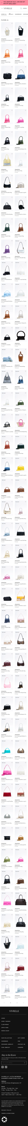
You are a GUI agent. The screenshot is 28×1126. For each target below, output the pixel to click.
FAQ (19, 1041)
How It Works (5, 1021)
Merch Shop (5, 1030)
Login (25, 8)
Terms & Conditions (7, 1113)
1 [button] (10, 1003)
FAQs (3, 1106)
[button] (4, 13)
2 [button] (17, 1003)
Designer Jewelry (7, 1044)
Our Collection (6, 1038)
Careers (20, 1047)
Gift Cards (21, 1038)
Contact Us (21, 1044)
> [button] (23, 1003)
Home (3, 1018)
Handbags (4, 1041)
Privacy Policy (6, 1110)
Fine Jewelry (5, 1047)
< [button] (4, 1003)
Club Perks (5, 1024)
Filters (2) (5, 20)
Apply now (4, 1027)
